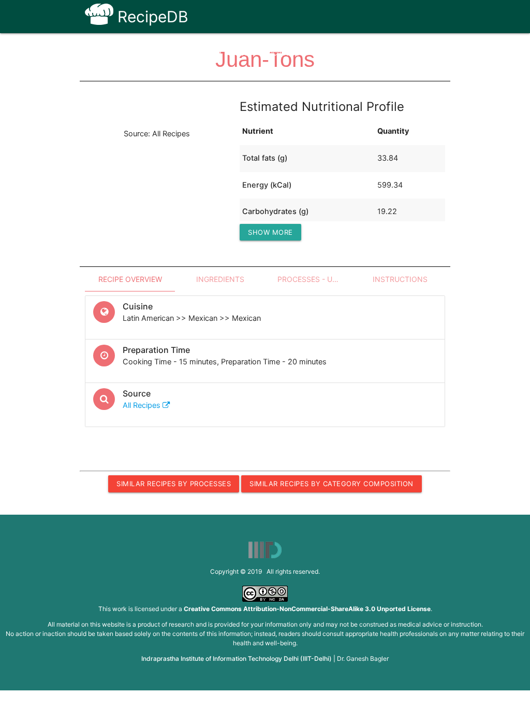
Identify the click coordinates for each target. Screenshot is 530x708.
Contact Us (370, 53)
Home (178, 53)
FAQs (324, 53)
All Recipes (143, 405)
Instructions (400, 279)
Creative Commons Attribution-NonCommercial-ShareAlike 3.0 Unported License (307, 609)
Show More (270, 232)
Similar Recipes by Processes (173, 483)
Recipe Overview (130, 279)
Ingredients (220, 279)
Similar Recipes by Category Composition (331, 483)
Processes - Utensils (316, 279)
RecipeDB (150, 16)
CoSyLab (421, 53)
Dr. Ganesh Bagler (363, 658)
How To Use (226, 53)
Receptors (282, 53)
